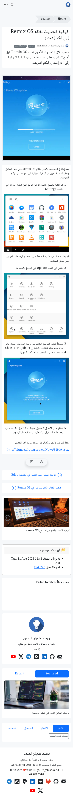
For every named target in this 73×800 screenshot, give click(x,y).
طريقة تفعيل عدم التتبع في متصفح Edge (33, 475)
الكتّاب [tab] (61, 728)
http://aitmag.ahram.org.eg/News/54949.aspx (38, 450)
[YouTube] (13, 657)
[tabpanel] (36, 697)
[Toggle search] (12, 4)
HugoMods (47, 770)
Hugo (36, 770)
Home (62, 19)
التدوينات (45, 19)
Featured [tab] (52, 673)
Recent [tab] (19, 673)
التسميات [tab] (12, 728)
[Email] (60, 657)
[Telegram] (29, 657)
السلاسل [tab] (28, 728)
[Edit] (31, 462)
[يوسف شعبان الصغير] (67, 46)
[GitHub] (52, 657)
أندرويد (31, 46)
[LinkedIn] (44, 657)
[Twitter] (21, 657)
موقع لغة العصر (19, 46)
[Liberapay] (40, 782)
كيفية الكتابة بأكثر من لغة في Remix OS (39, 487)
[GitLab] (48, 782)
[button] (41, 462)
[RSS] (36, 657)
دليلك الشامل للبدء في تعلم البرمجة (50, 713)
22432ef (39, 567)
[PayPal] (25, 782)
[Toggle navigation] (5, 5)
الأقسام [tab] (44, 728)
